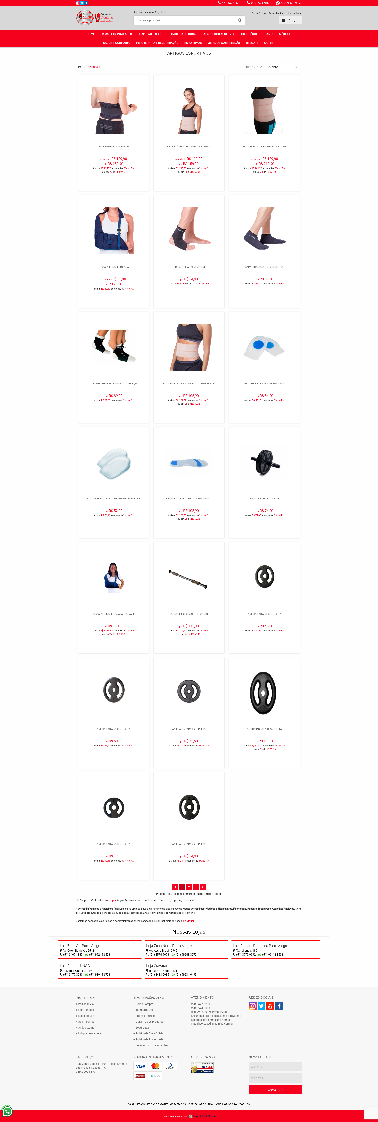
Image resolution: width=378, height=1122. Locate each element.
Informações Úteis (148, 998)
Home (91, 34)
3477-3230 (232, 3)
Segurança (142, 1027)
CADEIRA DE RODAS (184, 34)
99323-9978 (291, 3)
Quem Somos (259, 13)
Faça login (160, 12)
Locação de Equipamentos (152, 1045)
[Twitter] (82, 3)
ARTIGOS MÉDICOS (279, 34)
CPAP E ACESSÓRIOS (152, 34)
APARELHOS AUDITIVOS (219, 34)
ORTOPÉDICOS (251, 34)
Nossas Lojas (294, 13)
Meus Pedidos (277, 13)
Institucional (87, 998)
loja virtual (188, 921)
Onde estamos (87, 1027)
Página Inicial (86, 1004)
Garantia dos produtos (149, 1021)
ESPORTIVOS (193, 43)
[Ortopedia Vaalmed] (86, 3)
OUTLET (269, 43)
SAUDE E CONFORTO (116, 43)
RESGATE (252, 43)
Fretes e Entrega (146, 1016)
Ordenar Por (252, 67)
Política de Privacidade (149, 1039)
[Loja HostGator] (201, 1116)
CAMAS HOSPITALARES (116, 34)
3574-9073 (261, 3)
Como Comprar (145, 1004)
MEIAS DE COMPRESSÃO (224, 43)
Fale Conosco (86, 1010)
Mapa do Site (86, 1016)
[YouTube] (270, 1006)
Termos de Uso (145, 1010)
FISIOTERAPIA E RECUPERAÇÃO (157, 43)
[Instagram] (78, 3)
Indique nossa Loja (89, 1033)
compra (111, 900)
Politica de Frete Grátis (149, 1033)
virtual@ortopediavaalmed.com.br (212, 1023)
